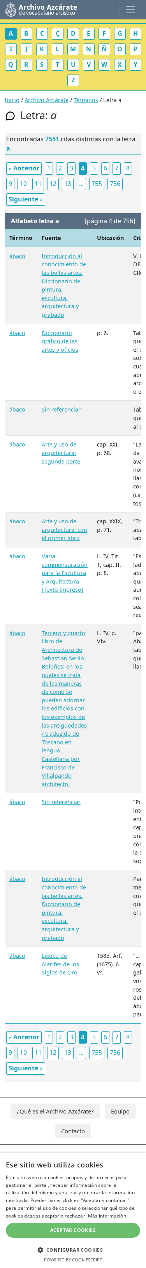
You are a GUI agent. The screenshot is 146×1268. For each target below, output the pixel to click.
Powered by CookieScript (73, 1260)
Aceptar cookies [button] (73, 1230)
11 (38, 183)
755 (96, 183)
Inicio (12, 100)
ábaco (17, 256)
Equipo (120, 1111)
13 (67, 183)
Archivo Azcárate (47, 100)
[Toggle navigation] (130, 9)
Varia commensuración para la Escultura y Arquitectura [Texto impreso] (65, 572)
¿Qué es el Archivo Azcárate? (55, 1111)
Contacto (73, 1131)
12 (52, 183)
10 (23, 183)
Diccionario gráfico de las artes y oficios (60, 341)
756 (115, 183)
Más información (107, 1215)
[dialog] (73, 1210)
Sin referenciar (61, 409)
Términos (86, 100)
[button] (73, 1250)
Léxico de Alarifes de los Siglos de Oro (60, 964)
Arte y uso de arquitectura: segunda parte (61, 453)
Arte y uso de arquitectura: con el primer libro (64, 530)
